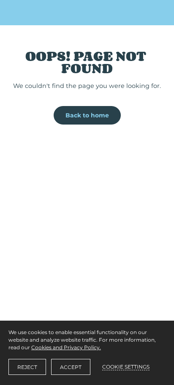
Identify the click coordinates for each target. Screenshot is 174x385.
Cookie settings (126, 367)
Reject (27, 367)
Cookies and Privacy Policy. (66, 347)
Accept (71, 367)
